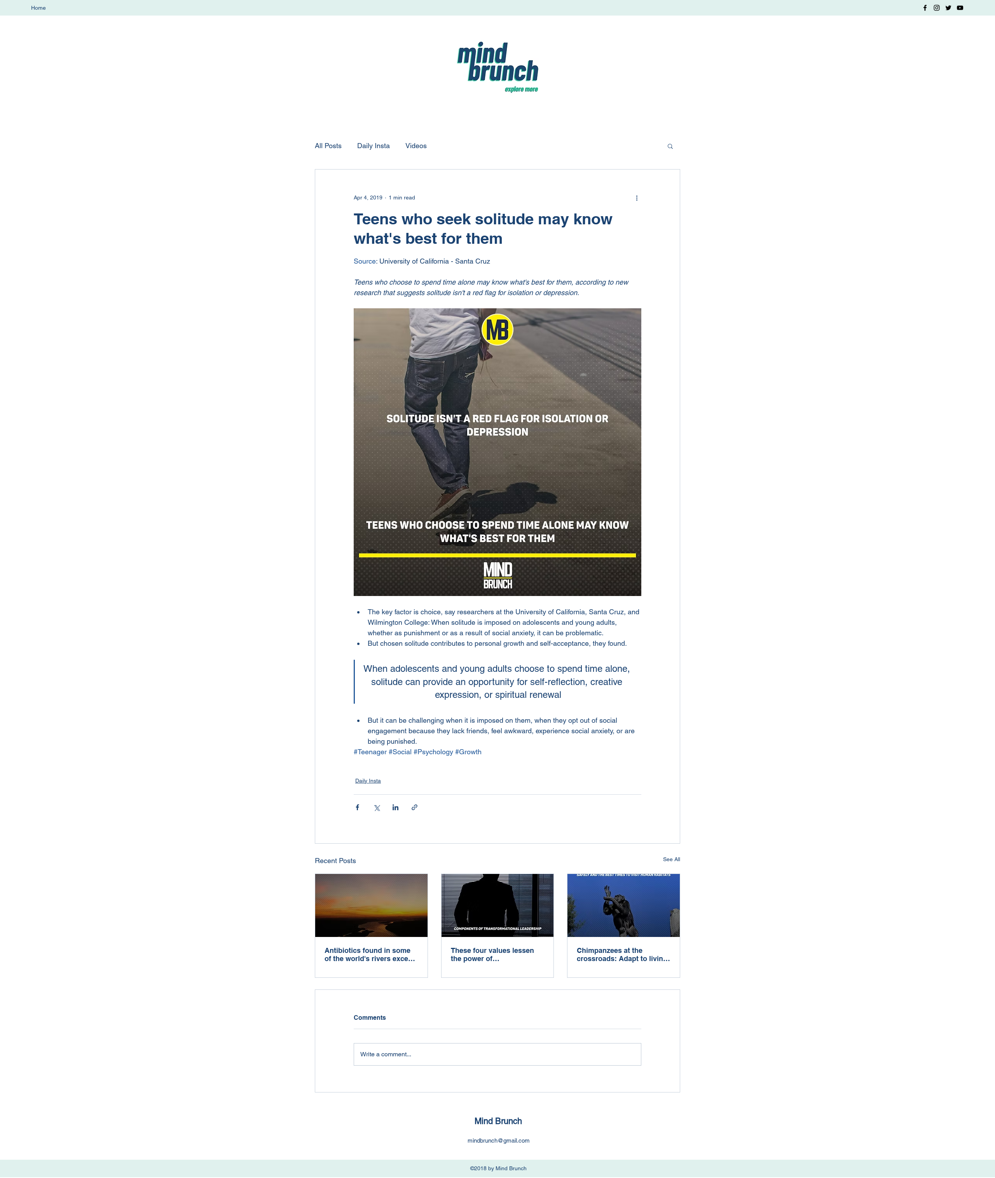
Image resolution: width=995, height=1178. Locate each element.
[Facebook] (925, 8)
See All (671, 859)
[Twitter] (948, 8)
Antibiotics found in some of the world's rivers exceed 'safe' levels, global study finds (370, 954)
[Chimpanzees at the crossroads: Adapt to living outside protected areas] (623, 905)
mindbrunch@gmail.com (499, 1140)
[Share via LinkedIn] (395, 807)
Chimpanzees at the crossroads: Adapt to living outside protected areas (622, 954)
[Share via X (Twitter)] (376, 807)
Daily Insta (373, 146)
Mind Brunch (498, 1121)
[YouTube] (960, 8)
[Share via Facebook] (357, 807)
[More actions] (636, 197)
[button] (670, 146)
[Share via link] (414, 807)
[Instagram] (937, 8)
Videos (416, 146)
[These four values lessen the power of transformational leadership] (498, 905)
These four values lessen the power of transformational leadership (497, 954)
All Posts (328, 146)
